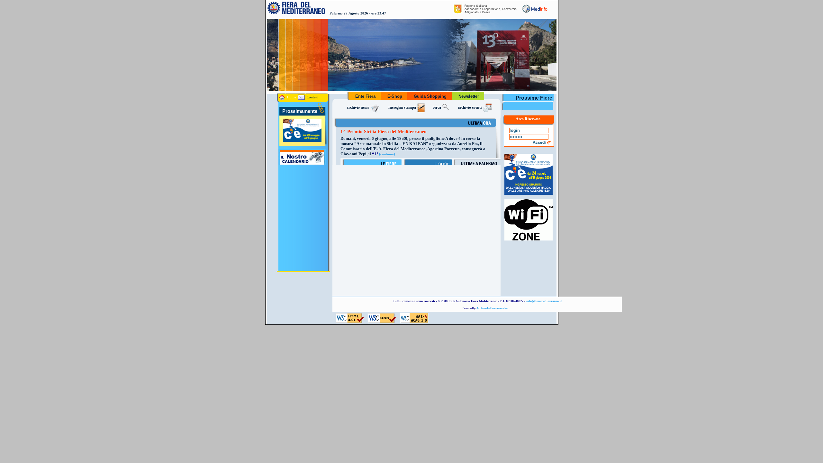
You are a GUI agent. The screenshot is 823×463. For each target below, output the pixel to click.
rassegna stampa (402, 107)
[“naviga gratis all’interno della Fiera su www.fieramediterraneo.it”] (528, 240)
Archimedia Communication (492, 308)
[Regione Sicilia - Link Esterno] (485, 12)
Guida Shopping (430, 96)
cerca (437, 107)
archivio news (358, 107)
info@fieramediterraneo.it (544, 301)
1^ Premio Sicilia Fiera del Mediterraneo (383, 131)
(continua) (387, 154)
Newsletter (468, 96)
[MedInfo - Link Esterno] (534, 12)
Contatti (312, 97)
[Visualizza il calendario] (301, 163)
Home (291, 97)
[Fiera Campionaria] (528, 194)
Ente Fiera (365, 96)
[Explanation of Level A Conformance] (414, 321)
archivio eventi (470, 107)
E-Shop (394, 96)
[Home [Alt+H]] (296, 12)
